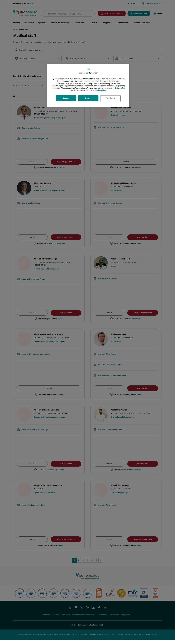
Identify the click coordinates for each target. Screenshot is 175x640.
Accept (66, 98)
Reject (88, 98)
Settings (110, 98)
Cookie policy (100, 90)
